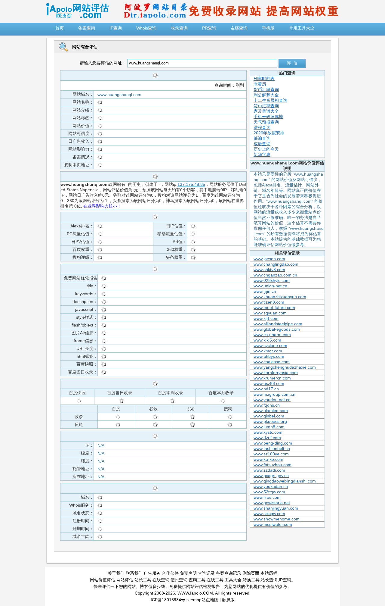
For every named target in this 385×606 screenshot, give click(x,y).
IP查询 (285, 579)
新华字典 (262, 154)
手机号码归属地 (268, 116)
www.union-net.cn (270, 285)
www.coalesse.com (272, 361)
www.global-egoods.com (277, 329)
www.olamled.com (271, 410)
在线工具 (215, 579)
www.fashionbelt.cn (272, 448)
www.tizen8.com (269, 302)
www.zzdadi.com (269, 470)
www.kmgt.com (268, 350)
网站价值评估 (102, 579)
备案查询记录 (228, 573)
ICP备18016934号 (168, 599)
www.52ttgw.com (269, 491)
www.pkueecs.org (270, 421)
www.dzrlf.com (267, 437)
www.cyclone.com (270, 345)
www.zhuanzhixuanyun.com (280, 296)
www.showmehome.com (277, 519)
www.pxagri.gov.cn (271, 475)
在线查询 (160, 579)
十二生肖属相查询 (270, 100)
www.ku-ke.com (268, 459)
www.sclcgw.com (269, 513)
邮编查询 (262, 138)
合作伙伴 (170, 573)
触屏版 (228, 599)
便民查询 (179, 579)
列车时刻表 (264, 78)
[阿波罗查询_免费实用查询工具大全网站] (77, 16)
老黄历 (260, 84)
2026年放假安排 (269, 132)
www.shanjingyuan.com (276, 508)
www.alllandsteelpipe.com (278, 323)
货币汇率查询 (266, 89)
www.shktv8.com (269, 269)
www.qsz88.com (269, 383)
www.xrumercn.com (272, 378)
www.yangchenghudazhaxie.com (285, 367)
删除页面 (250, 573)
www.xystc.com (268, 432)
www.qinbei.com (269, 416)
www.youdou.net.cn (272, 399)
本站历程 (268, 573)
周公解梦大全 (266, 94)
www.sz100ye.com (271, 453)
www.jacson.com (269, 258)
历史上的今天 (266, 149)
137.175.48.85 (191, 184)
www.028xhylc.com (272, 280)
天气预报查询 (266, 122)
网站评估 (124, 579)
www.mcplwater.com (273, 524)
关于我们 (116, 573)
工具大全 (233, 579)
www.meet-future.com (274, 307)
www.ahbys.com (269, 356)
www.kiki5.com (267, 340)
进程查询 (262, 127)
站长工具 (142, 579)
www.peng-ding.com (273, 443)
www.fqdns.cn (267, 405)
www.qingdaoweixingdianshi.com (285, 481)
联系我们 (134, 573)
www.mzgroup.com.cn (274, 394)
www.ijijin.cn (265, 291)
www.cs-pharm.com (272, 334)
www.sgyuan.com (270, 313)
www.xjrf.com (266, 318)
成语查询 (262, 143)
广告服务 (152, 573)
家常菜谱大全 (266, 111)
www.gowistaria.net (272, 502)
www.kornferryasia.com (276, 372)
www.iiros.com (267, 497)
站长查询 (269, 579)
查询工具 (197, 579)
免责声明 (188, 573)
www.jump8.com (269, 426)
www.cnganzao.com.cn (275, 275)
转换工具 (251, 579)
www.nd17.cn (266, 388)
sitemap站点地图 (202, 599)
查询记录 (206, 573)
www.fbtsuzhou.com (272, 464)
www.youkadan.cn (271, 486)
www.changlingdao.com (276, 264)
